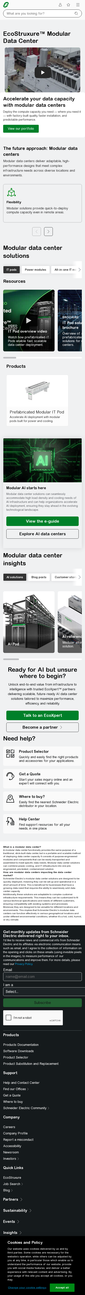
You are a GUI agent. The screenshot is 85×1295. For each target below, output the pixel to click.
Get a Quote (12, 1095)
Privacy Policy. (24, 964)
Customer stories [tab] (67, 577)
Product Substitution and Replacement (31, 1064)
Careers (9, 1127)
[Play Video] (29, 320)
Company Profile (15, 1133)
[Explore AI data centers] (42, 534)
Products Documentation (21, 1045)
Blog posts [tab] (38, 577)
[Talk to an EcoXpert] (42, 715)
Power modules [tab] (35, 269)
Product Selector (15, 1057)
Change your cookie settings (27, 1287)
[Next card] (48, 231)
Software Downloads (18, 1051)
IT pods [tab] (12, 269)
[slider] (42, 358)
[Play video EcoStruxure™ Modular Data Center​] (43, 72)
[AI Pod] (29, 622)
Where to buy (13, 1102)
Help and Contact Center (21, 1083)
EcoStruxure (12, 1178)
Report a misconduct (18, 1140)
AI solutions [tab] (15, 577)
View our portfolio (21, 129)
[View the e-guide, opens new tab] (42, 521)
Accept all (62, 1287)
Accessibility (12, 1146)
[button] (42, 460)
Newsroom (11, 1152)
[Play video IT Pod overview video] (29, 320)
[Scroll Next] (77, 269)
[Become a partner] (42, 727)
